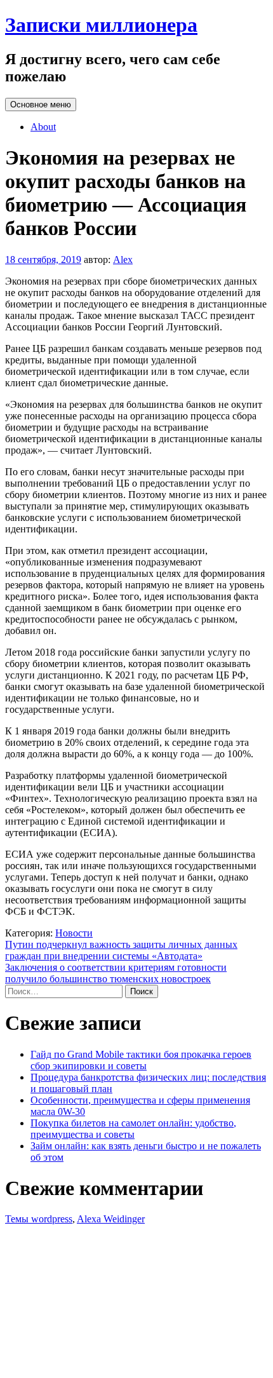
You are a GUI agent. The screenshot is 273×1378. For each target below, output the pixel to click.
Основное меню (40, 104)
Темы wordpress (38, 1218)
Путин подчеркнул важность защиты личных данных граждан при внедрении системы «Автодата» (121, 950)
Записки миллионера (101, 24)
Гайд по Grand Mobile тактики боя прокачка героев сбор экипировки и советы (140, 1060)
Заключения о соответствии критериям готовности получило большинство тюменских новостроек (116, 973)
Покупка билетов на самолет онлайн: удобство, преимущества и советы (133, 1129)
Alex (123, 259)
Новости (74, 933)
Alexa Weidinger (111, 1218)
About (43, 126)
